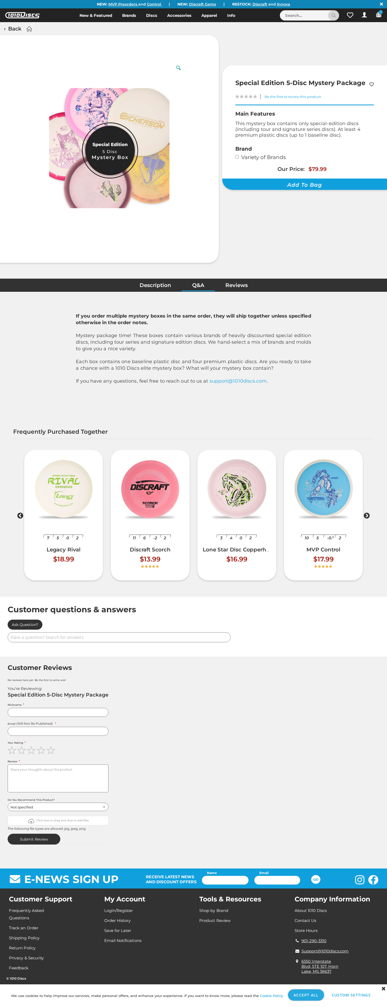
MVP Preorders (123, 4)
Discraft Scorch (150, 549)
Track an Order (23, 927)
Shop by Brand (213, 910)
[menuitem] (96, 15)
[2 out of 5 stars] (22, 750)
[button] (350, 15)
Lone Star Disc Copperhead (239, 549)
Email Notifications (122, 940)
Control (154, 4)
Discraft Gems (202, 4)
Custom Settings (351, 995)
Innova (283, 4)
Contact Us (305, 920)
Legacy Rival (64, 549)
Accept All (306, 995)
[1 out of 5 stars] (12, 750)
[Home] (28, 29)
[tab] (155, 286)
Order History (117, 920)
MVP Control (323, 549)
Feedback (19, 967)
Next (367, 516)
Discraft (259, 4)
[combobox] (309, 15)
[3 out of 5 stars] (32, 750)
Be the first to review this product (293, 97)
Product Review (215, 920)
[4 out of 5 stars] (42, 750)
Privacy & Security (26, 957)
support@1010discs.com (238, 381)
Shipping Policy (24, 937)
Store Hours (306, 930)
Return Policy (22, 947)
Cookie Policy (271, 996)
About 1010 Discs (311, 910)
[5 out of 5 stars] (51, 750)
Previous (20, 516)
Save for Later (117, 930)
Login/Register (118, 910)
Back (14, 29)
